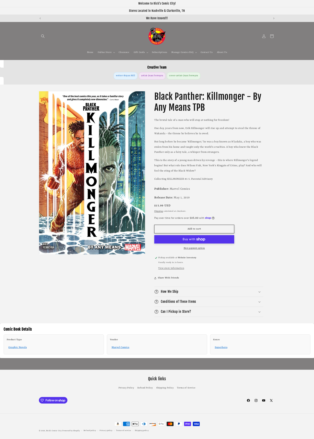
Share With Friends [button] (168, 278)
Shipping (158, 211)
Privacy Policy (126, 388)
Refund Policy (145, 388)
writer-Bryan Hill (125, 75)
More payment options (194, 248)
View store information (171, 268)
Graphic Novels (17, 347)
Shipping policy (142, 431)
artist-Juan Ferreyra (152, 75)
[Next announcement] (274, 18)
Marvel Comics (120, 347)
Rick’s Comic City (54, 431)
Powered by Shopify (71, 431)
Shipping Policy (165, 388)
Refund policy (90, 431)
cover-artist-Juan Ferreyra (183, 75)
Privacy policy (106, 431)
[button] (43, 36)
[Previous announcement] (40, 18)
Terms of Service (186, 388)
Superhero (221, 347)
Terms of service (123, 431)
